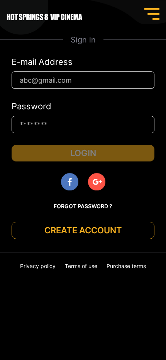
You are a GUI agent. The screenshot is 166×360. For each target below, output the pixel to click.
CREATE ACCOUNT (83, 230)
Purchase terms (126, 266)
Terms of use (81, 266)
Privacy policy (38, 266)
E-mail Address (42, 62)
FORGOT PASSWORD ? (83, 206)
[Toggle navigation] (151, 14)
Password (31, 106)
